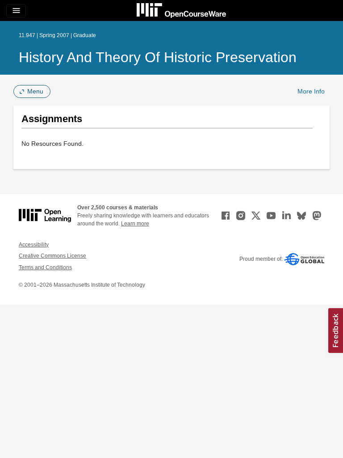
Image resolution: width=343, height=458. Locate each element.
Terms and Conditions (45, 267)
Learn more (135, 224)
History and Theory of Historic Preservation (158, 57)
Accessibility (34, 245)
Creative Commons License (52, 256)
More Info (311, 91)
